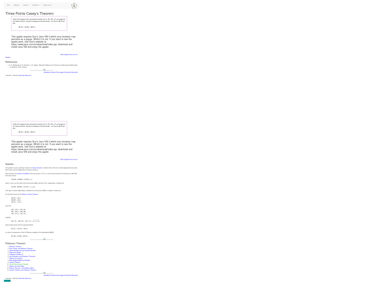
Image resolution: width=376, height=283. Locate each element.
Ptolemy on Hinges (15, 252)
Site (9, 5)
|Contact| (53, 72)
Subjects (17, 5)
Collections (36, 5)
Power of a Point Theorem (30, 194)
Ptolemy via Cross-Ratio (16, 266)
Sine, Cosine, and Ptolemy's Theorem (21, 248)
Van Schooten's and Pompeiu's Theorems (22, 256)
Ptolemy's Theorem (15, 246)
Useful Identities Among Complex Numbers (22, 250)
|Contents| (67, 72)
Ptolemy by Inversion (15, 258)
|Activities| (47, 72)
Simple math (48, 5)
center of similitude (23, 174)
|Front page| (60, 72)
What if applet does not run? (69, 54)
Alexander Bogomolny (25, 75)
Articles (26, 5)
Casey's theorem (37, 168)
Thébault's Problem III (16, 254)
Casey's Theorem (14, 262)
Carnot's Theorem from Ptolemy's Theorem (22, 270)
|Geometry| (74, 72)
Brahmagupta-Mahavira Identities (19, 260)
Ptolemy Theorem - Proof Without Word (21, 268)
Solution (7, 57)
